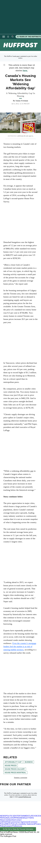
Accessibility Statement (25, 824)
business (29, 762)
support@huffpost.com (24, 797)
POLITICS (10, 816)
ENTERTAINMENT (22, 816)
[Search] (12, 36)
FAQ (11, 797)
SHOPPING (15, 818)
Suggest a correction (20, 777)
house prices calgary (15, 769)
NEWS (3, 816)
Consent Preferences (13, 826)
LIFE (31, 816)
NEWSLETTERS (27, 818)
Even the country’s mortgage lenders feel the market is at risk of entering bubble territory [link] (19, 646)
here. (25, 70)
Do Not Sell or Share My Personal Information (18, 829)
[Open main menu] (3, 36)
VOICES (36, 816)
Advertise (11, 820)
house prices (11, 765)
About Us (4, 820)
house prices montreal (15, 772)
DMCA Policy (10, 824)
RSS (4, 822)
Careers (13, 822)
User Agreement (22, 822)
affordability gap (13, 762)
